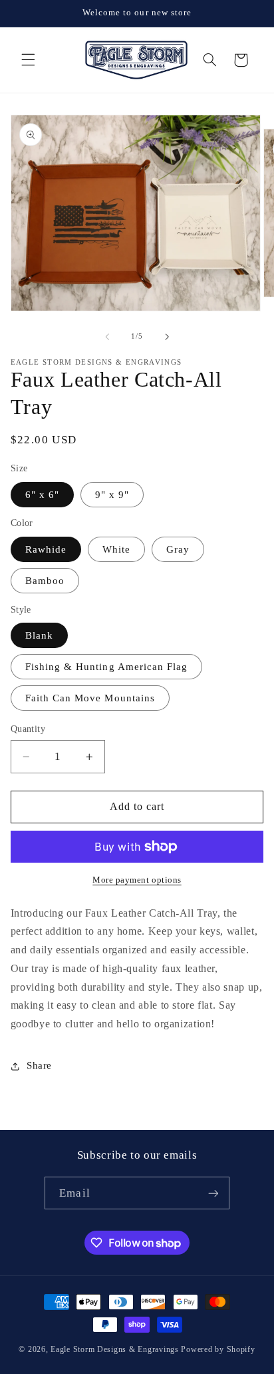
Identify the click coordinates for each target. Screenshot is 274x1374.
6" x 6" (42, 494)
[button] (28, 60)
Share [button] (39, 1065)
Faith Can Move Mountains (90, 698)
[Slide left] (107, 336)
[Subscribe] (213, 1193)
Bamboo (45, 580)
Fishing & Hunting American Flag (106, 666)
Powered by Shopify (218, 1349)
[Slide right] (167, 336)
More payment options (137, 880)
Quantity (28, 729)
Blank (39, 635)
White (116, 549)
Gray (178, 549)
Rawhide (46, 549)
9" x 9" (112, 494)
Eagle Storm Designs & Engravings (115, 1349)
